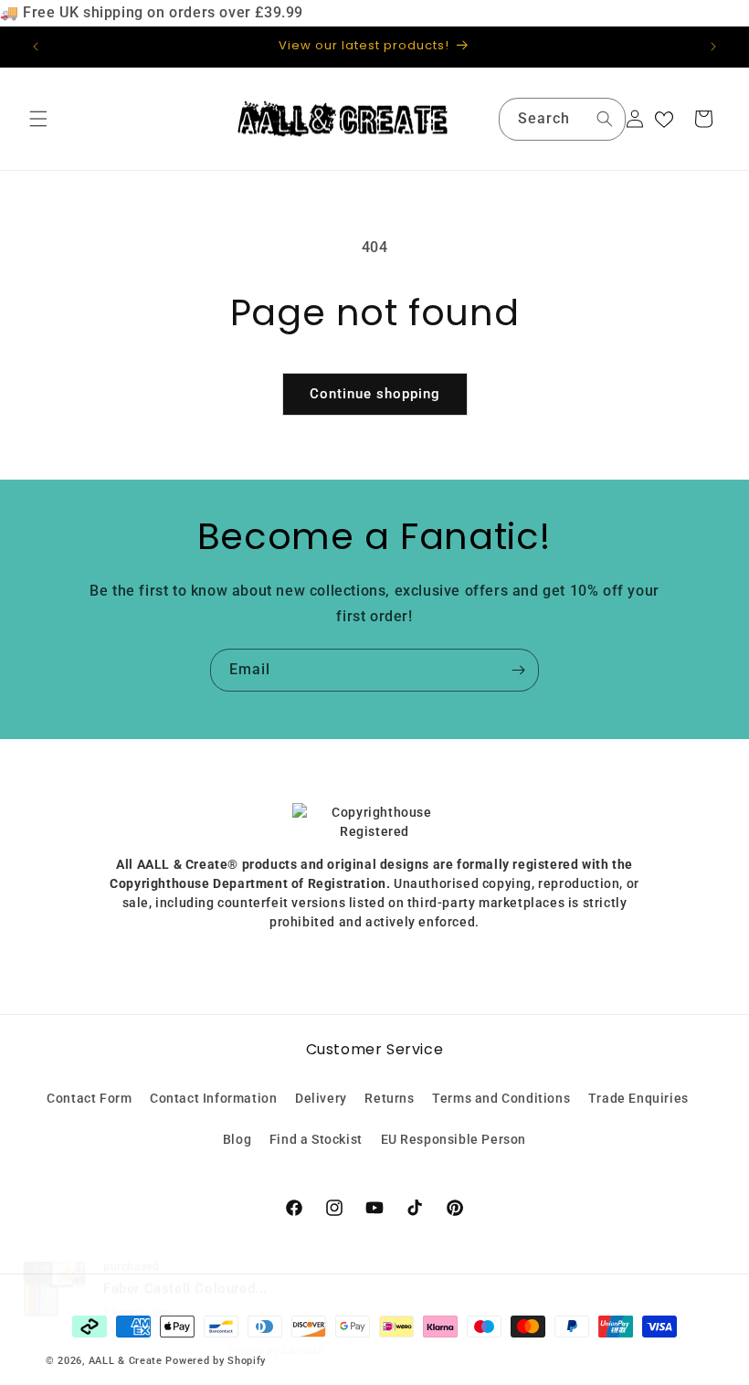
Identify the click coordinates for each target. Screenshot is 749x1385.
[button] (38, 119)
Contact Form (89, 1098)
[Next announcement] (713, 46)
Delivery (321, 1098)
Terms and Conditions (501, 1098)
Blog (237, 1139)
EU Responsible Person (454, 1139)
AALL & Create (126, 1361)
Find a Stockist (316, 1139)
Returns (389, 1098)
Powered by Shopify (215, 1361)
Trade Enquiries (638, 1098)
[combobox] (562, 119)
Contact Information (213, 1098)
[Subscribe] (518, 670)
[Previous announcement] (36, 46)
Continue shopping (375, 394)
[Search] (605, 119)
